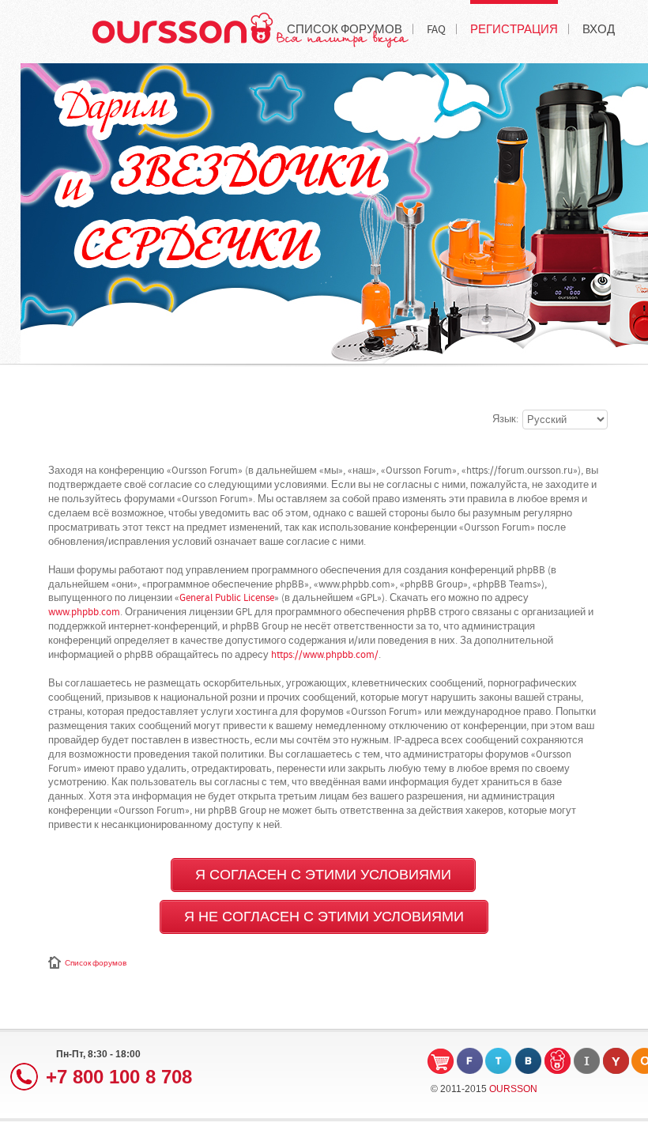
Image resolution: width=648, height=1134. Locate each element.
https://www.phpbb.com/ (325, 654)
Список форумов (95, 963)
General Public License (226, 598)
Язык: (505, 419)
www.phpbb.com (84, 612)
